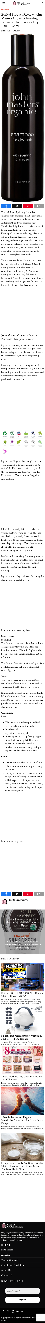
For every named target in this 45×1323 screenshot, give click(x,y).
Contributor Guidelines (12, 1265)
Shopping (5, 10)
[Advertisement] (22, 311)
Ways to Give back (9, 1259)
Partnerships (7, 1249)
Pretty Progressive (18, 899)
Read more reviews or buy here (15, 630)
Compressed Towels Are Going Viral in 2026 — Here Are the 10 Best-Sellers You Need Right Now (22, 1166)
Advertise (5, 1254)
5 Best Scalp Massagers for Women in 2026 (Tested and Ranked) (21, 1037)
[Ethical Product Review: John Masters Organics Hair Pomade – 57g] (22, 921)
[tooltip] (6, 206)
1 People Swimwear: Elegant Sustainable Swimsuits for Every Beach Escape (22, 1120)
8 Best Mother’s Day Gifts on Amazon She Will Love (21, 1078)
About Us (5, 1270)
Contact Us (6, 1275)
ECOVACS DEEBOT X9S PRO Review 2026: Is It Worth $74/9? (22, 995)
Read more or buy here (12, 841)
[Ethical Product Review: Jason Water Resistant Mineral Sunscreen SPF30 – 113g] (22, 943)
